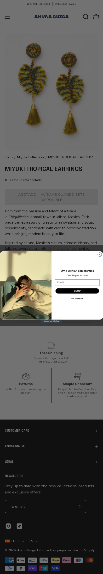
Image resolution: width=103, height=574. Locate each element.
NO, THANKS (77, 299)
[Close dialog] (100, 255)
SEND (77, 291)
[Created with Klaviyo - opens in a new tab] (51, 321)
